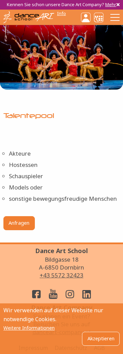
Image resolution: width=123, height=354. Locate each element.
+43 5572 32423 (61, 275)
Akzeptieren (100, 338)
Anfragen (19, 223)
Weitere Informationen (29, 328)
